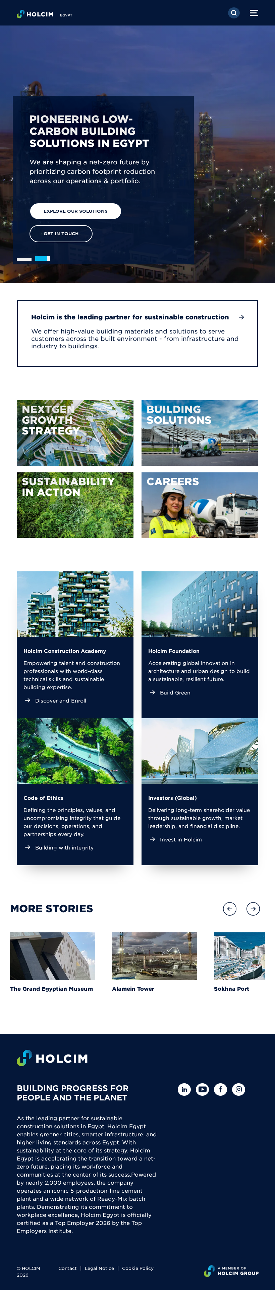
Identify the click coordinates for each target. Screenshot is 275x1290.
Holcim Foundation (174, 651)
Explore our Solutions (76, 211)
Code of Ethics (43, 797)
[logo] (35, 15)
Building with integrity (64, 847)
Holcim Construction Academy (64, 651)
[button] (229, 909)
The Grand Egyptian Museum (51, 988)
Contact (67, 1268)
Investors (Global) (172, 797)
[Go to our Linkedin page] (186, 1089)
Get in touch (61, 233)
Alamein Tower (133, 988)
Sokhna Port (231, 988)
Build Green (175, 692)
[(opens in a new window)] (75, 433)
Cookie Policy (138, 1268)
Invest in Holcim (181, 839)
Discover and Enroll (60, 700)
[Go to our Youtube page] (204, 1089)
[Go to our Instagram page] (240, 1089)
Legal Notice (99, 1268)
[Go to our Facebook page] (222, 1089)
